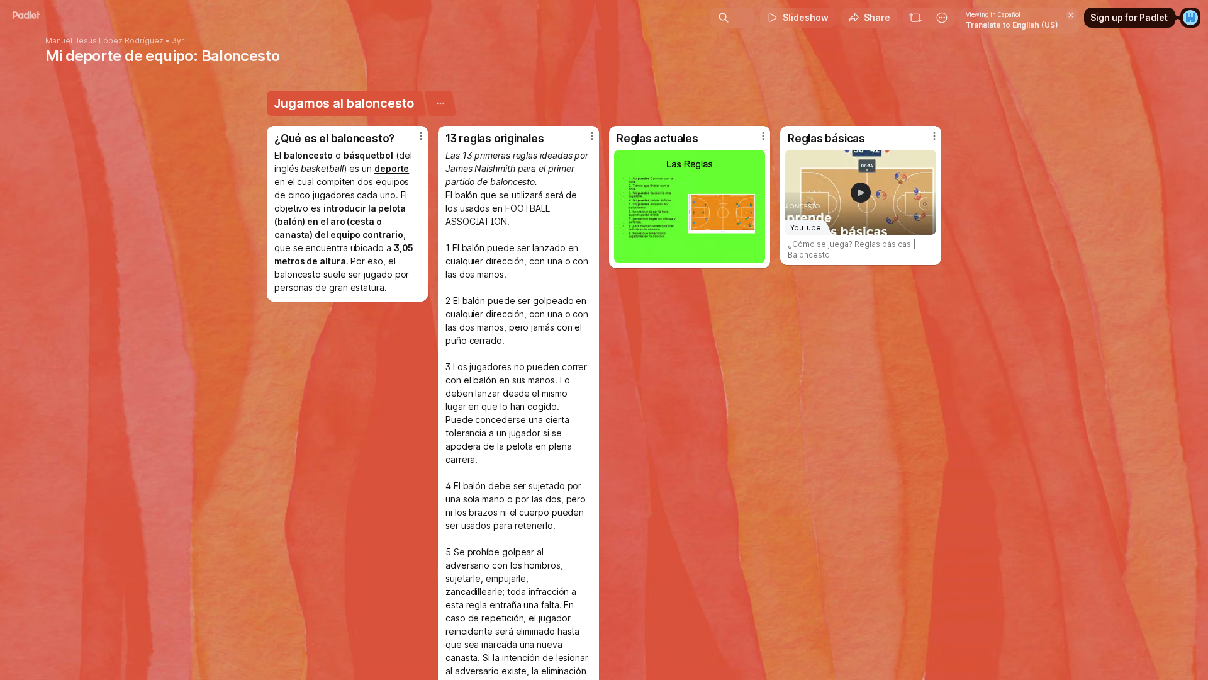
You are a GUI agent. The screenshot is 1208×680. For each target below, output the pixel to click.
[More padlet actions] (941, 18)
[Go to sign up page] (1190, 18)
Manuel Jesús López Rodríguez (104, 41)
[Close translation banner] (1071, 15)
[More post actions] (421, 136)
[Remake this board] (915, 18)
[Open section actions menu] (440, 103)
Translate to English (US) (1012, 25)
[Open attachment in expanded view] (689, 206)
